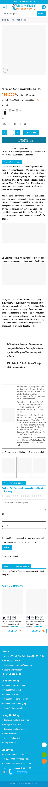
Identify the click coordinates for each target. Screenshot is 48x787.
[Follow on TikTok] (10, 674)
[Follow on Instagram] (7, 674)
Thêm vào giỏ (31, 133)
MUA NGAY (12, 631)
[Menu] (4, 7)
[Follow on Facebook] (3, 674)
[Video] (5, 70)
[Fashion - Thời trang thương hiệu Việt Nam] (24, 7)
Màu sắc (5, 105)
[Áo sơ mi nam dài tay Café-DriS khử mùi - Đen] (36, 602)
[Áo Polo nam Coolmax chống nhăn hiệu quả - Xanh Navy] (12, 602)
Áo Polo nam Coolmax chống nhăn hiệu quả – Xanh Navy (11, 623)
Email (5, 526)
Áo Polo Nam (21, 20)
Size (4, 118)
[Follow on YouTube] (20, 674)
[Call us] (17, 674)
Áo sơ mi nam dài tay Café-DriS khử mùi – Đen (35, 623)
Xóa (45, 103)
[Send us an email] (13, 674)
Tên (4, 514)
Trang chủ (5, 20)
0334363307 (22, 772)
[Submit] (41, 13)
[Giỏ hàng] (44, 7)
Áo (13, 20)
